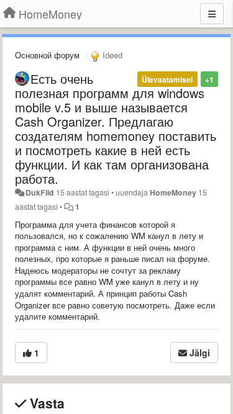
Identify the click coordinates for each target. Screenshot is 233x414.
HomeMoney (173, 192)
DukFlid (39, 192)
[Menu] (212, 13)
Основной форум (47, 55)
